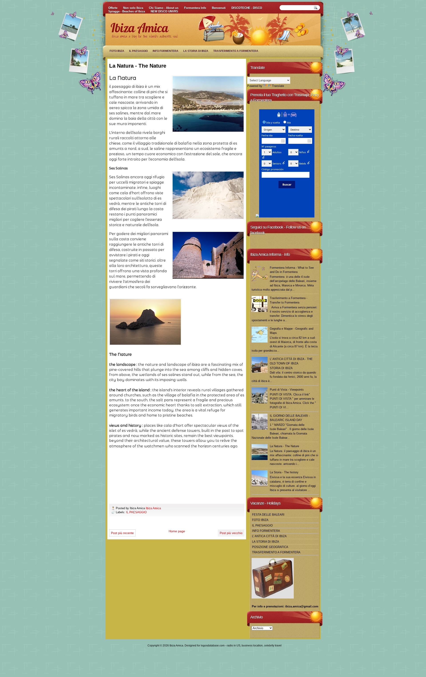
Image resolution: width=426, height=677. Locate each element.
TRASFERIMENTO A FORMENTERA (235, 51)
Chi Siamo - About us (163, 8)
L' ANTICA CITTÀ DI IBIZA (269, 536)
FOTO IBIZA (117, 51)
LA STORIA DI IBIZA (195, 51)
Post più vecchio (231, 533)
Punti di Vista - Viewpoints (287, 389)
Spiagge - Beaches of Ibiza (126, 11)
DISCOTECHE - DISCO (246, 8)
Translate (278, 86)
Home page (177, 531)
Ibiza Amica (139, 27)
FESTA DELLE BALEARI (268, 514)
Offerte (112, 8)
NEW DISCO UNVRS (164, 11)
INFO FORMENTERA (165, 51)
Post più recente (122, 533)
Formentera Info (195, 8)
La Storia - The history (284, 472)
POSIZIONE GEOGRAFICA (270, 547)
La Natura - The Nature (284, 446)
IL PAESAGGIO (138, 51)
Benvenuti (219, 8)
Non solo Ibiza (133, 8)
